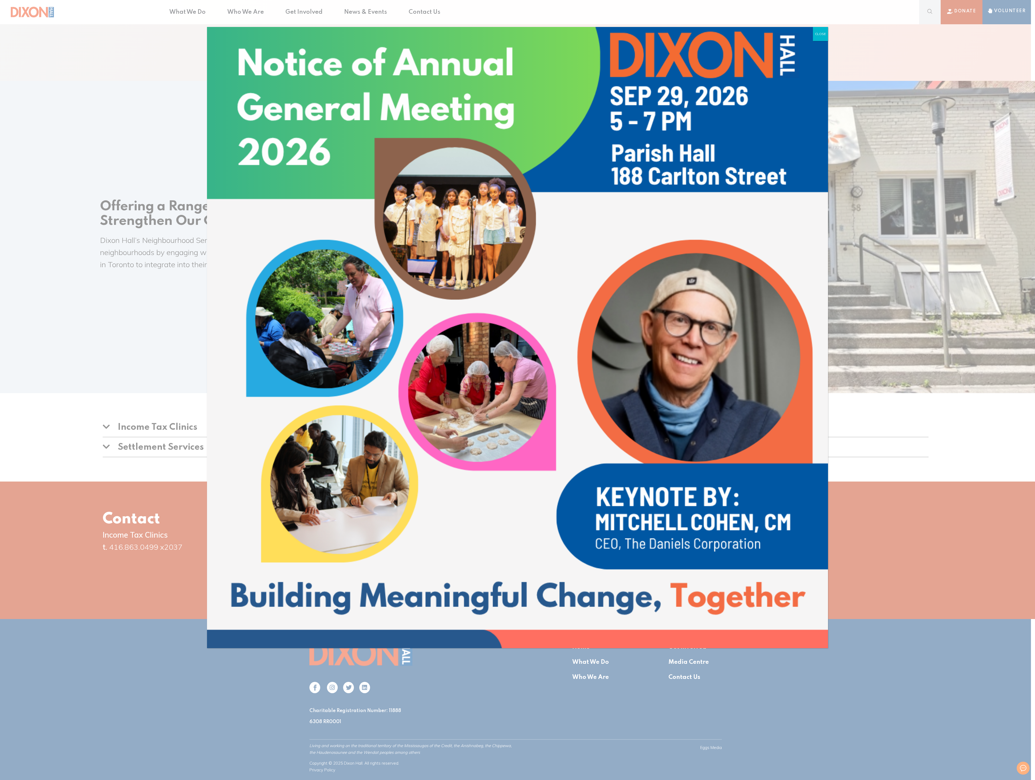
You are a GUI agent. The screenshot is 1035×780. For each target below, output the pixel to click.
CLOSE (820, 34)
